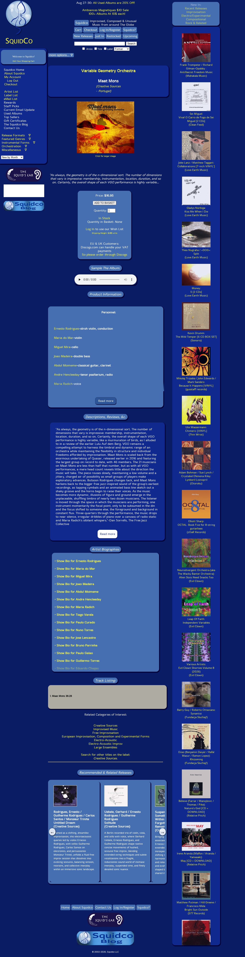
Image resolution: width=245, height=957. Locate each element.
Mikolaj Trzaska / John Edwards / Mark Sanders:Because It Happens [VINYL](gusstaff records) (196, 384)
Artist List (11, 91)
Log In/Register (110, 30)
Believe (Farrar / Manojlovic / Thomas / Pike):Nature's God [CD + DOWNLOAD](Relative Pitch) (196, 808)
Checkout (10, 84)
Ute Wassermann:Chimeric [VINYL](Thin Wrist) (196, 431)
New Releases (83, 36)
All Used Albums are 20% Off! (114, 3)
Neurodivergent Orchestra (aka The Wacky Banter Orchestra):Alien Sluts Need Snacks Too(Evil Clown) (196, 576)
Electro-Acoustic (105, 740)
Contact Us (11, 128)
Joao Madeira (63, 356)
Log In (90, 229)
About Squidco (14, 73)
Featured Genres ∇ (16, 139)
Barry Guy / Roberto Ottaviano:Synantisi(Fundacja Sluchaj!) (196, 713)
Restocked (114, 36)
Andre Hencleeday (66, 374)
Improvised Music (105, 729)
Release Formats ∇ (16, 135)
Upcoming (130, 36)
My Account (12, 77)
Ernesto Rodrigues (66, 328)
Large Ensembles (105, 747)
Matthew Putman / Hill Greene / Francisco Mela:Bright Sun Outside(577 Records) (196, 908)
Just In (99, 36)
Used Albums (13, 113)
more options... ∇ (61, 55)
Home (65, 907)
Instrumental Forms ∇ (18, 142)
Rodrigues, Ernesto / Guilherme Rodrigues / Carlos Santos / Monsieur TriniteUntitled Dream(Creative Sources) (74, 819)
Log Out (12, 80)
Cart (78, 30)
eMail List (10, 99)
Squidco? (129, 30)
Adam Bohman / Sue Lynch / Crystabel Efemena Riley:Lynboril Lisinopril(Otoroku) (196, 478)
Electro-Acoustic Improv (105, 744)
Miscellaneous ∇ (14, 150)
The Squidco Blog (16, 124)
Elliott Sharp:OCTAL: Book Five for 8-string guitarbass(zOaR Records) (196, 527)
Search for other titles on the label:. (105, 756)
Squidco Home (14, 70)
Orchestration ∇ (14, 146)
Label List (11, 95)
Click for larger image (105, 156)
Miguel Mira (62, 347)
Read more (105, 401)
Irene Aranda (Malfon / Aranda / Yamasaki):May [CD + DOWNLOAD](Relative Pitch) (196, 859)
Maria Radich (63, 384)
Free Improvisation (105, 733)
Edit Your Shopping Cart (23, 61)
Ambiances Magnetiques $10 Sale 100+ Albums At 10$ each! (105, 12)
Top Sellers (11, 117)
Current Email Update (18, 110)
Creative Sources (105, 725)
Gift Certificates (15, 121)
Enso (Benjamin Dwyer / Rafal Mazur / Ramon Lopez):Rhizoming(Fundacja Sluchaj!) (196, 757)
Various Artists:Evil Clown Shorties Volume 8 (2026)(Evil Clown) (196, 670)
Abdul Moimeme (65, 365)
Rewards (10, 102)
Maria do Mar (63, 338)
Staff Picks (11, 106)
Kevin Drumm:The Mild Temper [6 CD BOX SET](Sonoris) (196, 337)
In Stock (104, 218)
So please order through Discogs (104, 254)
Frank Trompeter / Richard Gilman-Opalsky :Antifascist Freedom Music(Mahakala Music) (196, 70)
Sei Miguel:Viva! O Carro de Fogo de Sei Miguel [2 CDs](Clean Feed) (196, 119)
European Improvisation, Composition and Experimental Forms (105, 736)
